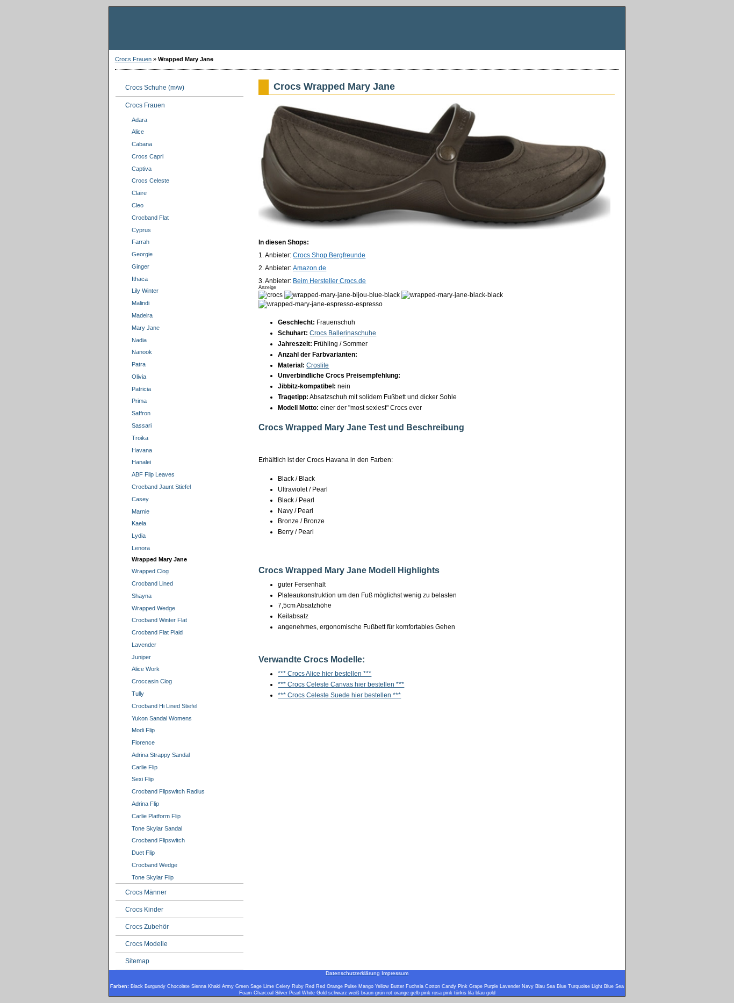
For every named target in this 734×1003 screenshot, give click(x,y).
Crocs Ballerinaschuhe (343, 333)
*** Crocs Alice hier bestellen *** (324, 673)
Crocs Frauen (133, 59)
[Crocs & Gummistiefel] (367, 28)
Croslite (317, 365)
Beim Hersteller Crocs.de (329, 281)
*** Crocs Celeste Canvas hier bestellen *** (341, 684)
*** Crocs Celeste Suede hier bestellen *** (339, 695)
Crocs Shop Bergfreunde (329, 255)
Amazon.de (309, 268)
